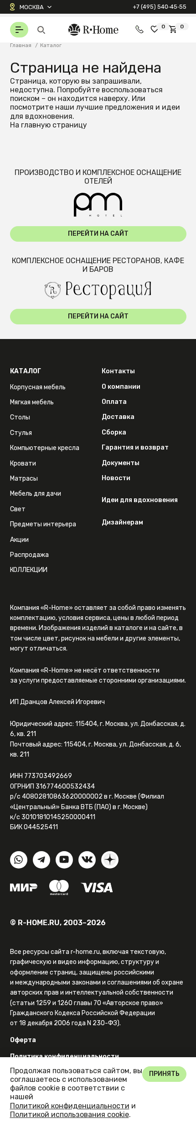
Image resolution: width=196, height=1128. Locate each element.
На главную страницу (48, 125)
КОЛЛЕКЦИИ (28, 570)
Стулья (21, 433)
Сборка (114, 432)
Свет (18, 509)
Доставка (118, 417)
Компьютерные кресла (44, 448)
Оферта (23, 1040)
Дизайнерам (122, 522)
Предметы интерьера (43, 524)
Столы (20, 417)
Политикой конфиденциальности (69, 1106)
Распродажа (29, 555)
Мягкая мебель (32, 402)
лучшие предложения (115, 107)
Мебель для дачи (35, 494)
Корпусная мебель (38, 387)
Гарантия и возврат (135, 447)
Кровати (23, 463)
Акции (19, 540)
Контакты (118, 371)
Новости (116, 478)
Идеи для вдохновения (140, 500)
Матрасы (24, 478)
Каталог (25, 371)
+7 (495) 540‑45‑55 (159, 6)
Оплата (114, 402)
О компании (121, 387)
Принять (164, 1074)
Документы (120, 463)
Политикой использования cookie (69, 1114)
